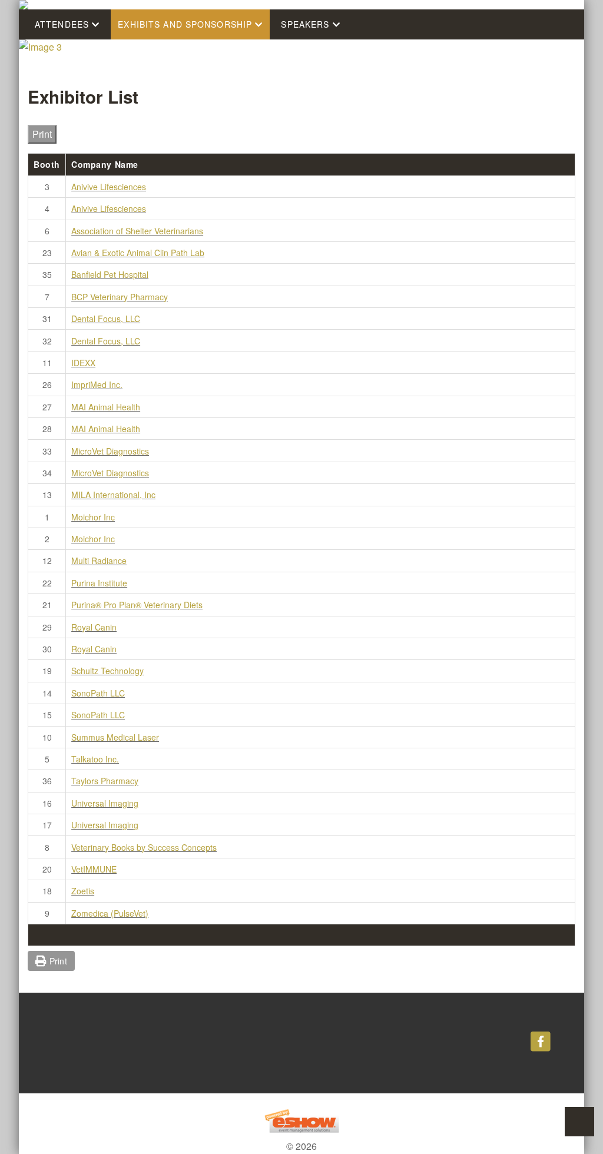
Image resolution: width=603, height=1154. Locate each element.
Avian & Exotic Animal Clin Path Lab (137, 252)
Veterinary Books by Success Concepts (144, 847)
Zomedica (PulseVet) (109, 913)
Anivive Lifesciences (108, 187)
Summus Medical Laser (115, 737)
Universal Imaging (104, 803)
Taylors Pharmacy (104, 781)
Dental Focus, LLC (105, 318)
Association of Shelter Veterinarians (137, 231)
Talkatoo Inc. (95, 759)
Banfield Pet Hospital (109, 274)
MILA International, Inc (113, 494)
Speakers (306, 24)
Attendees (63, 24)
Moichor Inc (93, 517)
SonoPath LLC (98, 693)
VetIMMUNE (94, 869)
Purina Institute (99, 583)
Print (42, 134)
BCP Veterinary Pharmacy (119, 297)
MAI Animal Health (105, 407)
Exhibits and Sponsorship (186, 24)
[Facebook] (540, 1041)
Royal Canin (94, 627)
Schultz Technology (107, 671)
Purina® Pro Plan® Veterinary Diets (137, 605)
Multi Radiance (99, 560)
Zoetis (82, 891)
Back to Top (579, 1121)
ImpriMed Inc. (96, 384)
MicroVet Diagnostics (110, 451)
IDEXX (83, 363)
